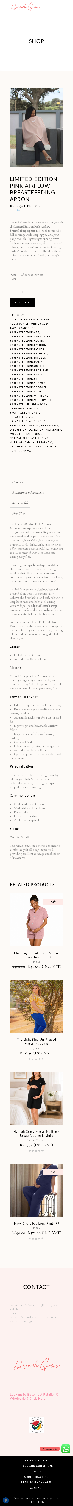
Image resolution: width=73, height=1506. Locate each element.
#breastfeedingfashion (28, 345)
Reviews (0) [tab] (20, 503)
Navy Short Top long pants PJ (36, 1223)
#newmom (17, 409)
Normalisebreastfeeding (29, 438)
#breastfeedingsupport (28, 383)
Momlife (16, 434)
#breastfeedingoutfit (27, 366)
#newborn (39, 404)
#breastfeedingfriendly (28, 354)
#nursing (34, 409)
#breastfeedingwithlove (29, 396)
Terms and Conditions (36, 1466)
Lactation (36, 430)
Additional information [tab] (28, 492)
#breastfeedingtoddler (28, 387)
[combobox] (35, 274)
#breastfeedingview (25, 392)
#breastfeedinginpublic (28, 358)
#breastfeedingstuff (26, 375)
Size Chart (16, 210)
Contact (36, 1488)
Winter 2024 (40, 324)
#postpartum (20, 413)
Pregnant (35, 447)
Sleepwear (41, 1140)
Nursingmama (20, 442)
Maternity (53, 430)
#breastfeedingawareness (30, 337)
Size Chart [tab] (19, 513)
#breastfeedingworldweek (31, 400)
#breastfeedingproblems (29, 370)
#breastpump (20, 404)
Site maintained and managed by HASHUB (36, 1500)
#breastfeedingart (24, 332)
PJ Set (36, 961)
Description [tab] (20, 482)
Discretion (18, 430)
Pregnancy (18, 447)
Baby (35, 413)
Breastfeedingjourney (27, 421)
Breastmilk (49, 426)
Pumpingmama (20, 451)
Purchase (22, 302)
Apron (34, 320)
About (36, 1472)
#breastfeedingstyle (26, 379)
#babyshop (27, 328)
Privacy (50, 447)
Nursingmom (42, 442)
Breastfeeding (21, 417)
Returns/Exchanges (36, 1482)
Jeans (36, 1048)
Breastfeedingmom (24, 426)
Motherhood (35, 434)
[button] (58, 92)
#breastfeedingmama (26, 362)
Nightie (30, 1140)
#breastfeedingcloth (26, 341)
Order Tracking (36, 1477)
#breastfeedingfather (27, 349)
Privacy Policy (36, 1461)
